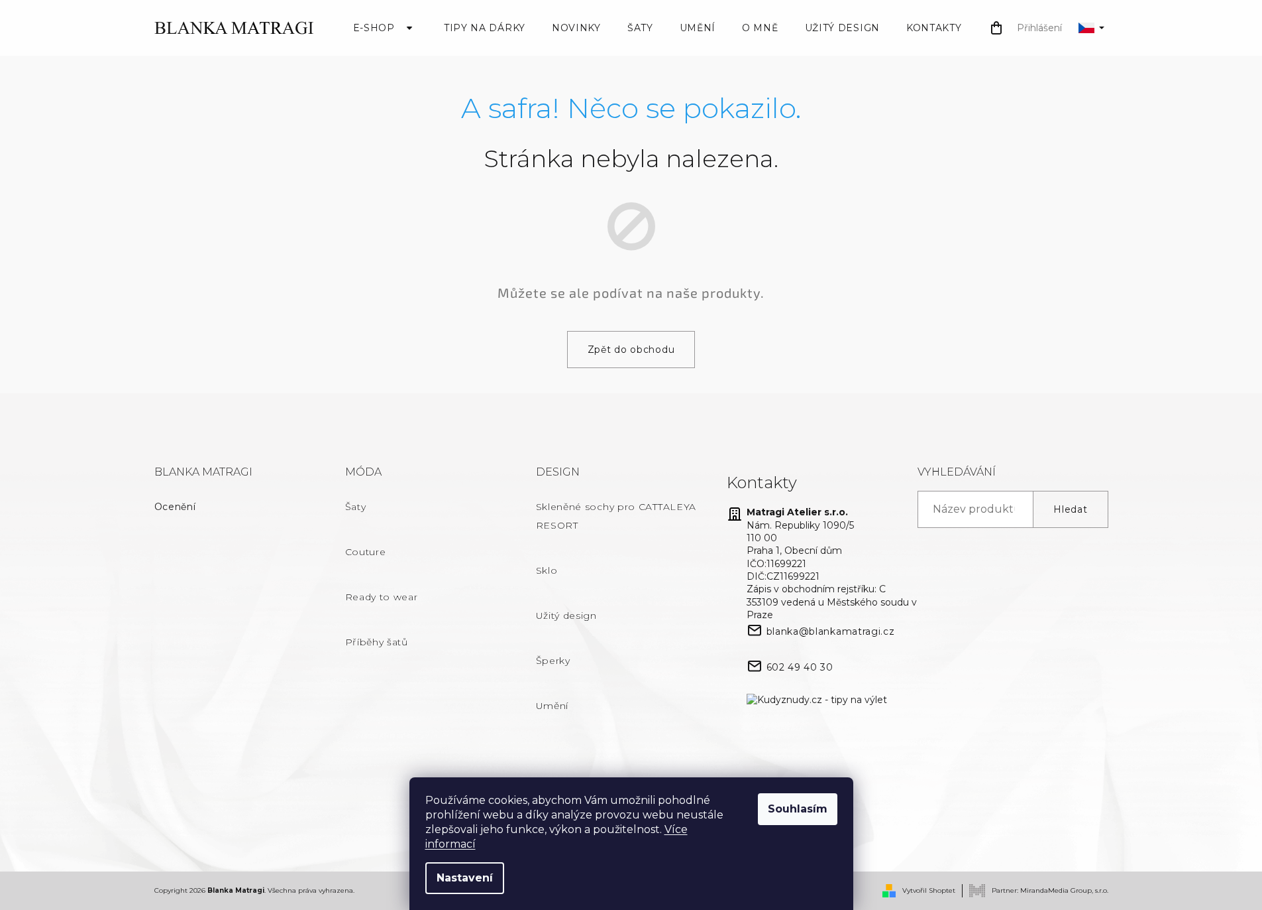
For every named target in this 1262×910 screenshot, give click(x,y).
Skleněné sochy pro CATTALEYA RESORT (616, 516)
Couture (365, 552)
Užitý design (566, 615)
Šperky (553, 661)
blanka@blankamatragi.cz (830, 631)
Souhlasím (797, 809)
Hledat (1070, 509)
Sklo (547, 570)
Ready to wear (381, 597)
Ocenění (175, 507)
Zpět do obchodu (631, 350)
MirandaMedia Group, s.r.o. (1064, 889)
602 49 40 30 (799, 667)
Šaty (355, 507)
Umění (552, 706)
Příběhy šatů (376, 642)
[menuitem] (385, 28)
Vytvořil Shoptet (928, 890)
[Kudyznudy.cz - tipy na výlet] (817, 700)
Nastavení (465, 878)
